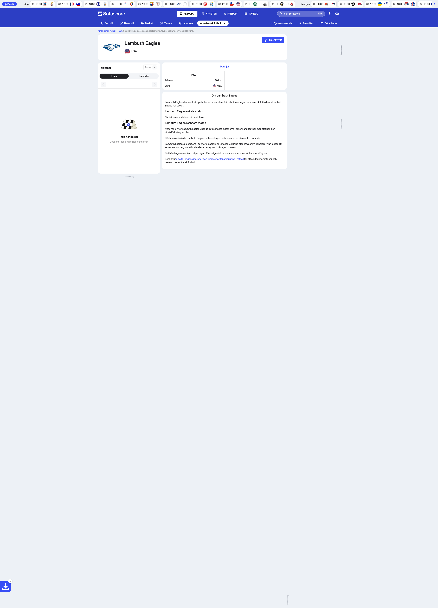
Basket (149, 23)
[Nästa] (434, 4)
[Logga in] (337, 14)
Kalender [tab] (144, 76)
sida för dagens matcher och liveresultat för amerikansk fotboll (210, 159)
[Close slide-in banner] (10, 581)
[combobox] (150, 67)
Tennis (167, 23)
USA (121, 31)
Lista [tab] (114, 76)
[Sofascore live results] (111, 13)
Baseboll (129, 23)
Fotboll (109, 23)
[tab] (224, 66)
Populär (11, 4)
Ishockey (188, 23)
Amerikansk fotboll (210, 23)
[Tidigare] (21, 4)
